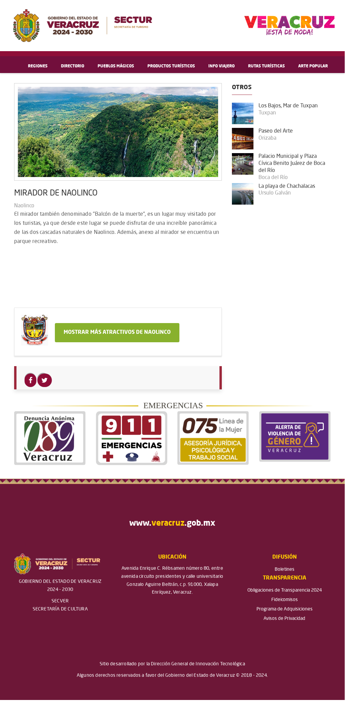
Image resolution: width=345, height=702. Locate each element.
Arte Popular (313, 66)
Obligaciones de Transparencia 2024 (284, 590)
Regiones (37, 66)
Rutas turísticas (266, 66)
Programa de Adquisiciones (284, 609)
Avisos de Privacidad (284, 618)
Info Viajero (221, 66)
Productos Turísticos (171, 66)
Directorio (72, 66)
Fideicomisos (284, 599)
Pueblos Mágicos (116, 66)
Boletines (285, 569)
